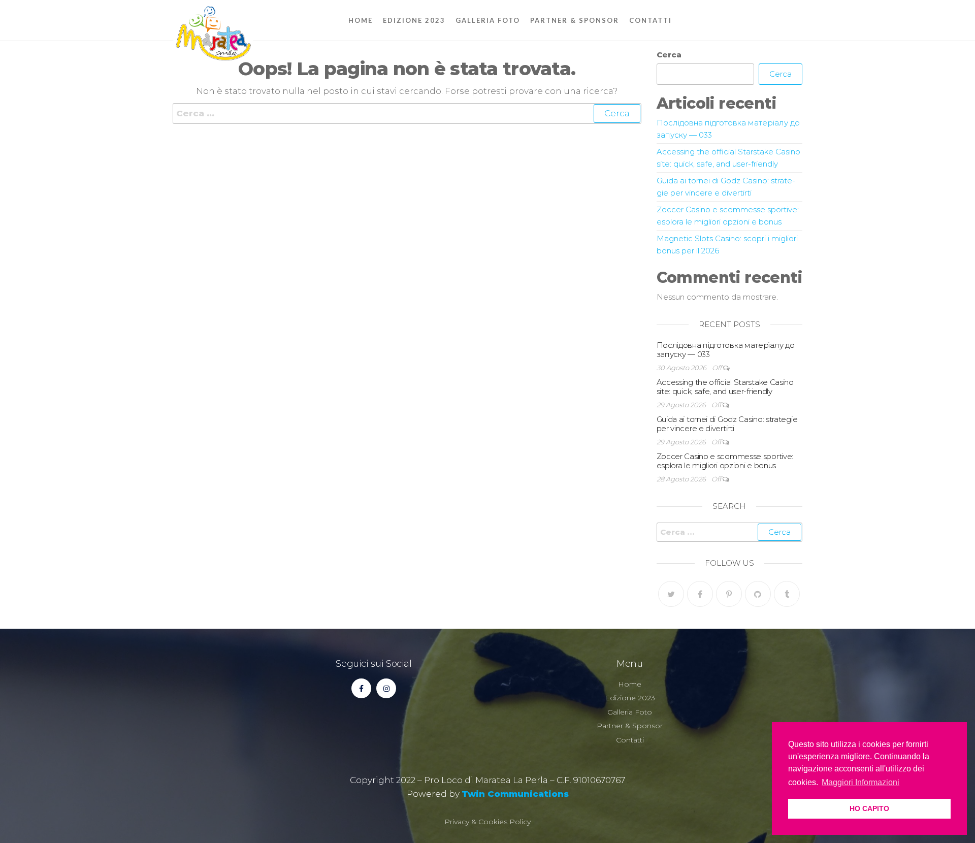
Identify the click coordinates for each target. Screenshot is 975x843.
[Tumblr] (787, 594)
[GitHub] (758, 594)
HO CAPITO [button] (869, 808)
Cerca (669, 54)
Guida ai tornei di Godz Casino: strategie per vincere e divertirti (727, 423)
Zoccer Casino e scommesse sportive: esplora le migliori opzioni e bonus (725, 460)
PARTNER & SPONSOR (574, 20)
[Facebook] (700, 594)
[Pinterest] (729, 594)
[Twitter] (671, 594)
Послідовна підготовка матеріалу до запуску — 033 (726, 349)
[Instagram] (386, 688)
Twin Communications (515, 794)
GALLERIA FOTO (488, 20)
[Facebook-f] (361, 688)
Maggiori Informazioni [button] (860, 782)
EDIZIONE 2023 (414, 20)
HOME (360, 20)
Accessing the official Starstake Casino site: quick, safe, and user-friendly (725, 386)
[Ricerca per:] (407, 113)
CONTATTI (650, 20)
